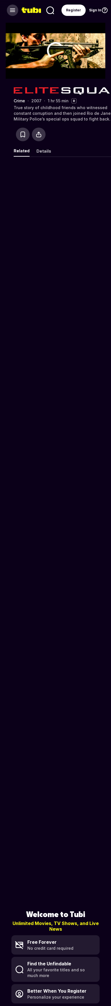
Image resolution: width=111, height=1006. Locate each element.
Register (73, 10)
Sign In (95, 10)
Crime (19, 100)
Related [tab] (22, 150)
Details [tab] (43, 151)
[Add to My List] (23, 134)
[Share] (39, 134)
